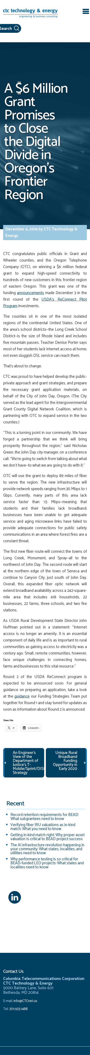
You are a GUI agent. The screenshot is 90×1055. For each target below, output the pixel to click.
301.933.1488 (18, 1009)
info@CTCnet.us (25, 1001)
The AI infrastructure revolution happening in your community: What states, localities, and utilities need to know (47, 849)
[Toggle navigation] (86, 12)
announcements (30, 293)
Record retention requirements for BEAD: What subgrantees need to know (44, 817)
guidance (22, 696)
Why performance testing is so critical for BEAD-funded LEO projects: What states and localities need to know (47, 863)
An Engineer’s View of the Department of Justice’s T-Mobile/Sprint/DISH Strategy (29, 763)
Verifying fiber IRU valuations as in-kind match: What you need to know (42, 827)
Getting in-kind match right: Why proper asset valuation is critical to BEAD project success (47, 837)
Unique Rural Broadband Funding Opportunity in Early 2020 (65, 761)
